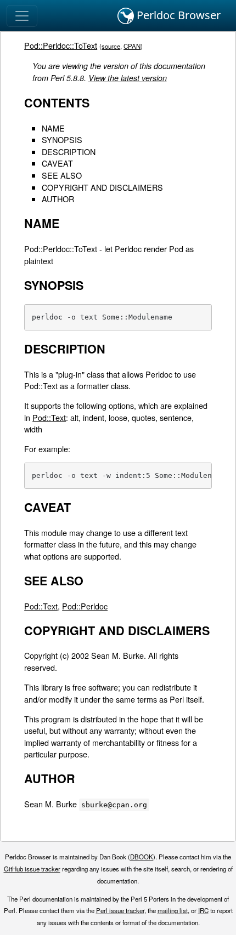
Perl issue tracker (120, 910)
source (111, 46)
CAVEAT (57, 163)
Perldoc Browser (177, 15)
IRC (203, 910)
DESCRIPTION (68, 151)
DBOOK (141, 856)
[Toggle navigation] (22, 16)
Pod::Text (49, 417)
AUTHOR (58, 198)
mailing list (173, 910)
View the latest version (127, 77)
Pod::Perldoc (85, 606)
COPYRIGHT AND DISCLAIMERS (102, 187)
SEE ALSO (62, 175)
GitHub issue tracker (32, 868)
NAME (53, 128)
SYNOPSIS (62, 139)
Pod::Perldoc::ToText (60, 45)
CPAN (132, 46)
